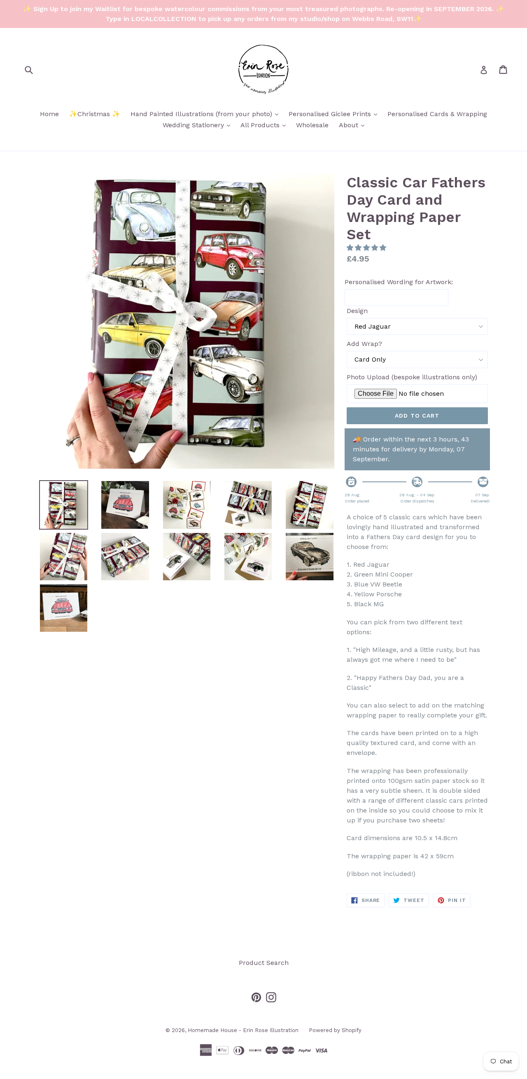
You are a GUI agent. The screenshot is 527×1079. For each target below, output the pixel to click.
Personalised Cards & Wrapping (437, 114)
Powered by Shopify (335, 1030)
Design (357, 311)
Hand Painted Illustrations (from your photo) (206, 114)
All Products (265, 125)
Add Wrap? (364, 344)
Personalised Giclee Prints (335, 114)
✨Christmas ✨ (94, 114)
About (353, 125)
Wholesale (312, 125)
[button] (367, 248)
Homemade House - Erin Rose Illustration (243, 1030)
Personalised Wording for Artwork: (399, 282)
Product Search (264, 963)
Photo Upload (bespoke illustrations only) (412, 377)
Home (49, 114)
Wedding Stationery (198, 125)
